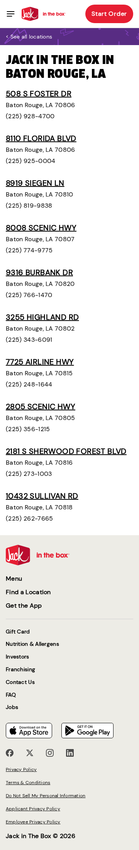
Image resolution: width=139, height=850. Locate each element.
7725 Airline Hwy (40, 362)
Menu (14, 578)
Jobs (12, 707)
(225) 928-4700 (30, 116)
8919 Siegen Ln (35, 183)
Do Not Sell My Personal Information (45, 796)
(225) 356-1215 (28, 429)
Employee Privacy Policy (33, 822)
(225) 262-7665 (29, 518)
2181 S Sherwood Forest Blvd (66, 451)
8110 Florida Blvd (41, 138)
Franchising (20, 669)
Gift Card (18, 631)
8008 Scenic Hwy (41, 228)
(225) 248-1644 (29, 384)
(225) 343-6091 (29, 340)
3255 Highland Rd (42, 317)
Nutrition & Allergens (32, 644)
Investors (17, 656)
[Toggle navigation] (10, 13)
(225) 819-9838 (29, 206)
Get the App (24, 605)
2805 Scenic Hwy (40, 406)
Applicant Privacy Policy (33, 809)
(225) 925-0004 (30, 161)
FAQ (11, 695)
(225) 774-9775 (29, 250)
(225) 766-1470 (29, 295)
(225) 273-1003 (29, 474)
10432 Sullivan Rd (42, 496)
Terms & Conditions (28, 782)
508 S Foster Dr (38, 94)
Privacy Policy (21, 769)
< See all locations (29, 36)
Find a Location (28, 592)
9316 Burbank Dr (39, 272)
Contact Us (20, 682)
